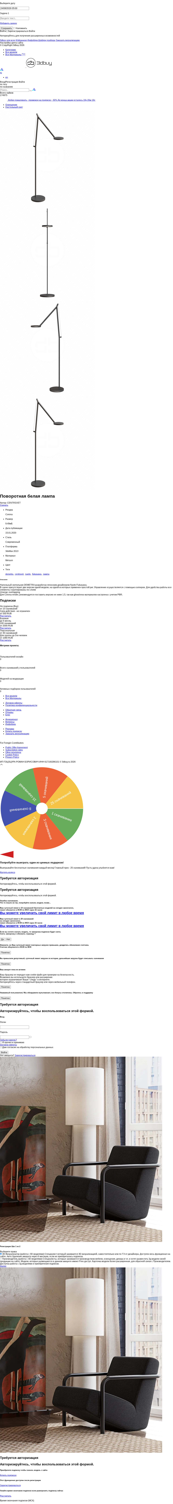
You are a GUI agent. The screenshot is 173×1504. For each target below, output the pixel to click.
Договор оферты (13, 703)
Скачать (4, 505)
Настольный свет (14, 107)
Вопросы (9, 722)
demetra (9, 574)
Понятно (5, 952)
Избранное (21, 40)
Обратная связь (13, 710)
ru (1, 73)
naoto (28, 574)
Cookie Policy (12, 755)
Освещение (11, 105)
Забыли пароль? (8, 1040)
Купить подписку (13, 731)
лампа (46, 574)
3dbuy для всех (7, 40)
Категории (10, 50)
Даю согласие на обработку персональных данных (27, 1047)
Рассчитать (5, 616)
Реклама (9, 729)
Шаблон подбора (46, 40)
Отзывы (9, 712)
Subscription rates (14, 750)
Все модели (11, 52)
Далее (3, 1266)
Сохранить (6, 28)
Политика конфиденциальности (21, 705)
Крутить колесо (7, 872)
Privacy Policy (12, 757)
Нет (8, 939)
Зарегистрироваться (25, 1055)
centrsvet (19, 574)
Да (2, 939)
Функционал (11, 719)
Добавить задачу (8, 23)
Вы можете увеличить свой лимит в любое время (42, 913)
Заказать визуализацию (68, 40)
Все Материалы (15, 54)
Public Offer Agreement (16, 747)
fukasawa (36, 574)
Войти (4, 1052)
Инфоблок (32, 40)
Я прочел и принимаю (13, 1042)
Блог (7, 715)
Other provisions (13, 752)
